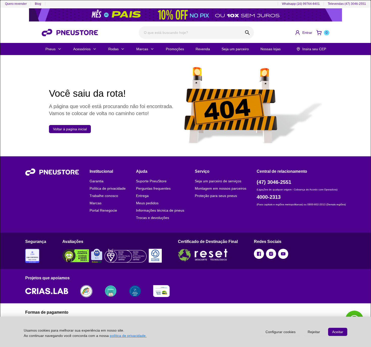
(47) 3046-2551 (274, 182)
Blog (38, 4)
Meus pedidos (147, 203)
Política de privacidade (108, 188)
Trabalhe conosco (104, 196)
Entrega (142, 196)
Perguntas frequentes (153, 188)
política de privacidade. (128, 336)
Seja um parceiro (235, 49)
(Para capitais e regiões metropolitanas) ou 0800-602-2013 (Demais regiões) (301, 204)
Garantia (96, 181)
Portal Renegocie (103, 210)
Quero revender (16, 4)
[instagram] (271, 254)
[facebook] (259, 254)
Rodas (113, 49)
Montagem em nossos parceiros (220, 188)
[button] (303, 32)
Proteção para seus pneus (216, 196)
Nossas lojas (270, 49)
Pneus (50, 49)
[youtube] (283, 254)
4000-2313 (269, 197)
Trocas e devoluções (152, 218)
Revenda (203, 49)
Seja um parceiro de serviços (218, 181)
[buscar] (247, 32)
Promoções (175, 49)
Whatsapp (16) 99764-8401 (301, 4)
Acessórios (82, 49)
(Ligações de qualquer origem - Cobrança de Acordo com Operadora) (297, 189)
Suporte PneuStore (151, 181)
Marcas (142, 49)
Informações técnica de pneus (160, 210)
